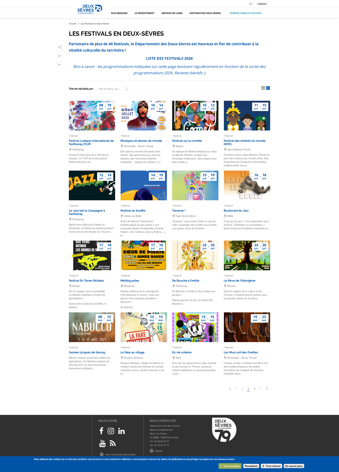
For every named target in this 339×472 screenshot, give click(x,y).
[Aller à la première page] (230, 388)
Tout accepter (230, 466)
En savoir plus (294, 466)
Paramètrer (251, 466)
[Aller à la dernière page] (266, 388)
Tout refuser (271, 466)
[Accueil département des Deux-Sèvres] (90, 13)
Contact (262, 3)
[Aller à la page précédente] (236, 388)
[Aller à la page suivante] (261, 388)
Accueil (72, 23)
